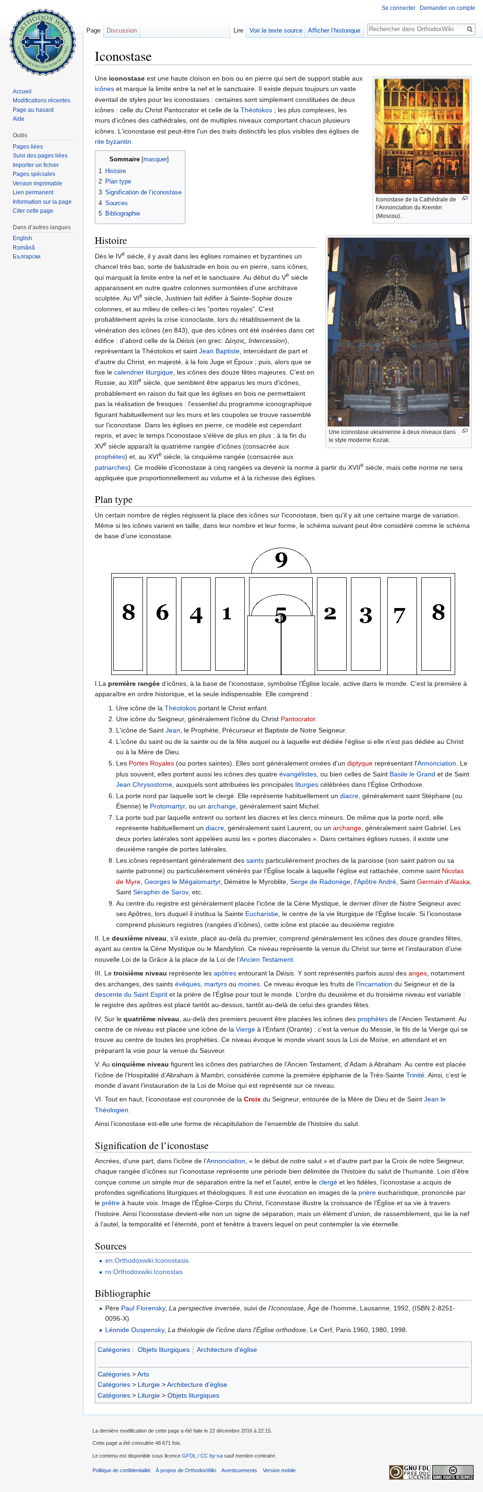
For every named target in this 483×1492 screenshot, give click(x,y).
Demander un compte (447, 8)
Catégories (114, 1349)
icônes (104, 88)
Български (27, 256)
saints (255, 860)
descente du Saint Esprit (131, 994)
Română (24, 247)
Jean (173, 730)
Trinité (415, 1075)
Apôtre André (376, 881)
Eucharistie (261, 913)
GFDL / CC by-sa (202, 1456)
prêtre (111, 1203)
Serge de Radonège (320, 881)
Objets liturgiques (164, 1349)
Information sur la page (42, 202)
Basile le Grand (412, 774)
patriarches (111, 467)
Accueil (22, 91)
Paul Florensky (143, 1308)
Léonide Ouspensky (134, 1330)
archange (222, 806)
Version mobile (279, 1470)
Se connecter (399, 8)
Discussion (122, 30)
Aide (19, 119)
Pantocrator (298, 719)
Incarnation (375, 984)
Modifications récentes (41, 100)
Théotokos (256, 110)
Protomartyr (167, 806)
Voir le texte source (276, 30)
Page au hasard (33, 110)
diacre (349, 796)
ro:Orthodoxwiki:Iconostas (144, 1271)
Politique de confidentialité (121, 1470)
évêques (187, 984)
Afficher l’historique (334, 30)
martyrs (215, 984)
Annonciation (436, 763)
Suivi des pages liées (40, 155)
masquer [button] (155, 159)
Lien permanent (33, 192)
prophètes (110, 456)
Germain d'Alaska (443, 881)
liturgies (306, 784)
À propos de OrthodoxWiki (186, 1470)
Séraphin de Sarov (160, 892)
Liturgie (149, 1384)
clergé (328, 1182)
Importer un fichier (36, 165)
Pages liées (28, 146)
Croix (252, 1099)
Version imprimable (37, 183)
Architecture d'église (227, 1349)
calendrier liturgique (143, 372)
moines (249, 984)
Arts (143, 1374)
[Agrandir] (464, 198)
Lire (238, 30)
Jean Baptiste (219, 351)
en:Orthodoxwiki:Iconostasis (147, 1260)
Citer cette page (33, 211)
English (22, 238)
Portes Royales (151, 763)
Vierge (245, 1029)
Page (93, 30)
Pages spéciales (34, 174)
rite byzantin (113, 141)
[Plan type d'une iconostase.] (283, 609)
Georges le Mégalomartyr (182, 881)
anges (417, 973)
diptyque (360, 763)
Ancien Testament (266, 959)
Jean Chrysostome (144, 784)
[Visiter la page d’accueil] (41, 37)
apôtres (225, 973)
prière (367, 1192)
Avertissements (239, 1470)
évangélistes (297, 774)
